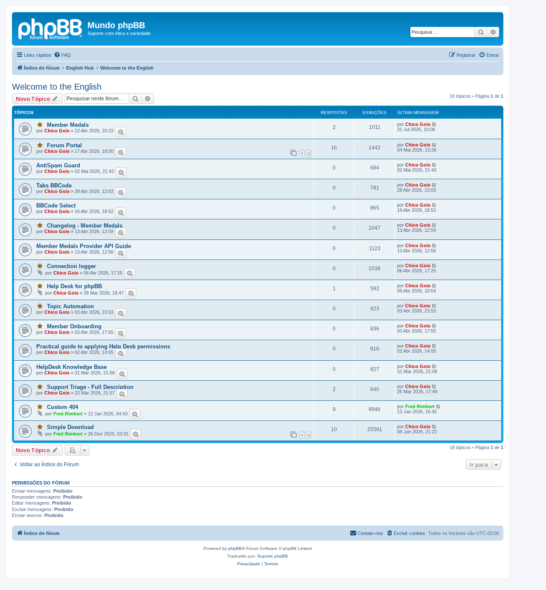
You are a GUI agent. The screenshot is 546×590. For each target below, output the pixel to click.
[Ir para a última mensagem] (434, 124)
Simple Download (70, 427)
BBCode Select (56, 205)
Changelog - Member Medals (84, 225)
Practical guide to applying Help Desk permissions (103, 346)
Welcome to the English (57, 86)
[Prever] (120, 132)
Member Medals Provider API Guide (83, 246)
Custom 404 (62, 407)
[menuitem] (62, 55)
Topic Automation (70, 306)
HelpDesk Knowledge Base (71, 367)
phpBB (235, 548)
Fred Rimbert (68, 413)
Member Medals (68, 125)
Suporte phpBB (272, 556)
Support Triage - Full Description (90, 387)
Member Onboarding (74, 326)
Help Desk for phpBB (74, 286)
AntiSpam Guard (58, 165)
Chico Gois (57, 130)
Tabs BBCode (54, 185)
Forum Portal (64, 145)
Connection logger (71, 266)
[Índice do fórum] (50, 27)
